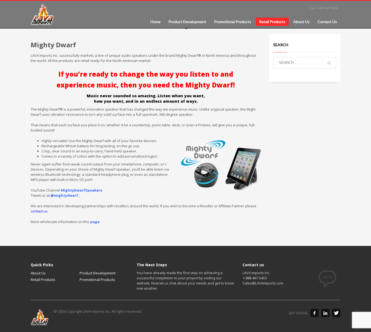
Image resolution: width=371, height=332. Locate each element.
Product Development (97, 273)
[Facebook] (314, 313)
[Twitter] (336, 313)
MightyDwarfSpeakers (81, 190)
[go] (329, 63)
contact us (39, 211)
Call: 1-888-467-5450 (324, 8)
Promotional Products (97, 279)
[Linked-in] (325, 313)
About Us (38, 273)
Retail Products (43, 279)
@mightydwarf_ (65, 195)
